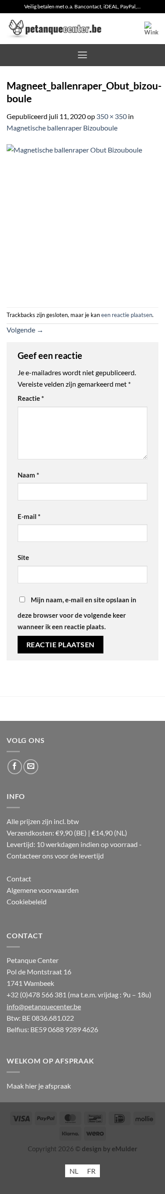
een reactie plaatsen (126, 314)
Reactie (31, 398)
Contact (19, 878)
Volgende (25, 329)
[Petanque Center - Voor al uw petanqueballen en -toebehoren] (55, 29)
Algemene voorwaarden (43, 890)
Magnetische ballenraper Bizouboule (62, 127)
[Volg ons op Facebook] (14, 766)
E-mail (29, 516)
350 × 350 (111, 116)
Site (23, 557)
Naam (28, 475)
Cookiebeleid (27, 901)
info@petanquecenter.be (44, 1006)
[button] (151, 28)
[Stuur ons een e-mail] (30, 766)
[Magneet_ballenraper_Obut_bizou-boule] (82, 219)
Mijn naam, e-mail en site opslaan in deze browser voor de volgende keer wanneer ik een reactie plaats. (77, 613)
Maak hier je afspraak (39, 1086)
